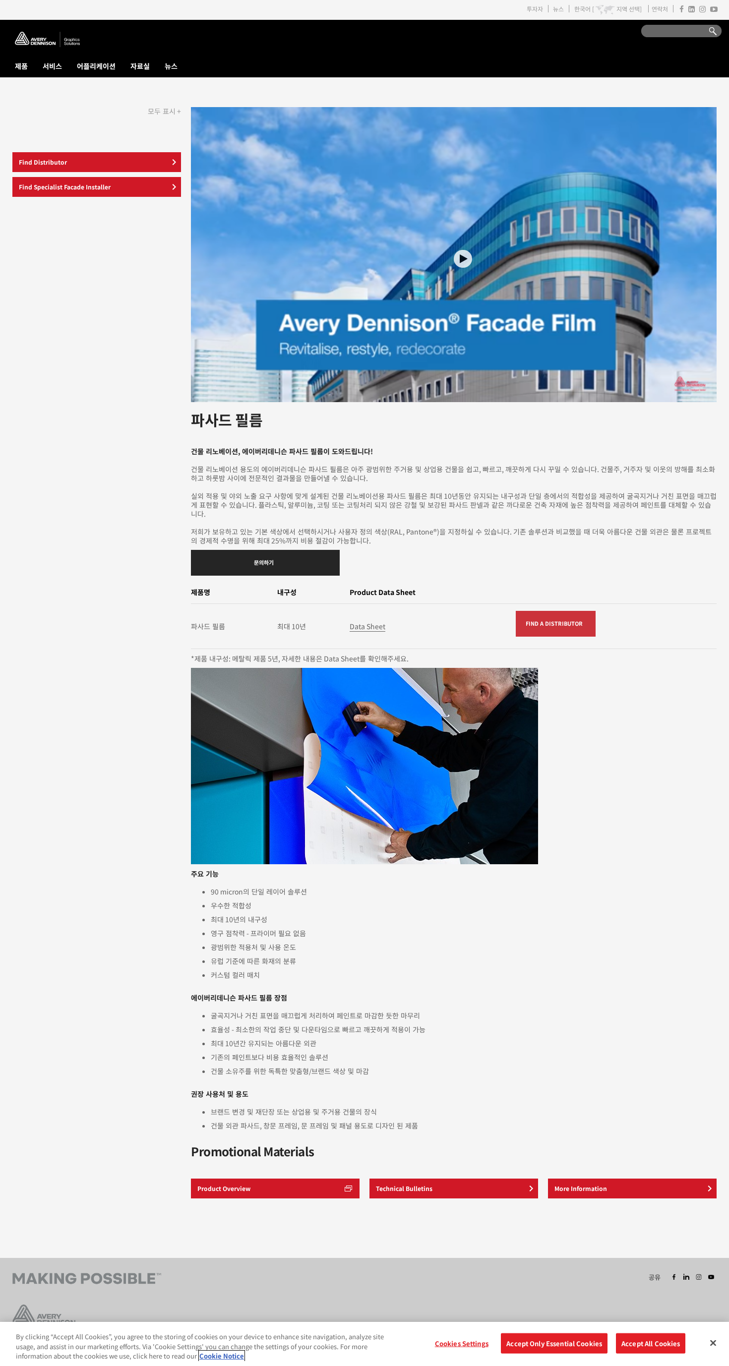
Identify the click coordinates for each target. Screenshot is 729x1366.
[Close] (713, 1343)
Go (708, 31)
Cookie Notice (221, 1356)
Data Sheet (367, 626)
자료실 (140, 66)
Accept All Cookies (650, 1343)
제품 (21, 66)
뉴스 (558, 8)
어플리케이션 (96, 66)
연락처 (660, 8)
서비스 (52, 66)
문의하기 (264, 562)
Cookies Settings (461, 1343)
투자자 (535, 8)
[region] (364, 1344)
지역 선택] (629, 9)
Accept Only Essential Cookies (554, 1343)
